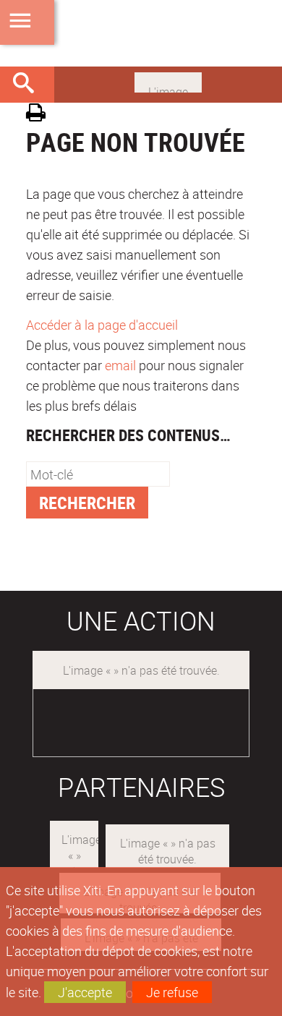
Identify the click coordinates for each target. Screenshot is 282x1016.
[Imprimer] (41, 115)
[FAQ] (168, 81)
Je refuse (172, 992)
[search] (98, 474)
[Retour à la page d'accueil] (141, 33)
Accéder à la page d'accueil (102, 324)
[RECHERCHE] (29, 85)
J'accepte (85, 992)
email (120, 365)
